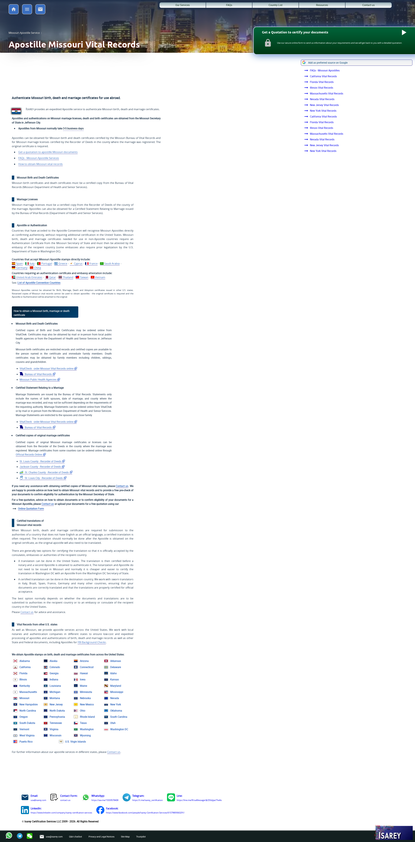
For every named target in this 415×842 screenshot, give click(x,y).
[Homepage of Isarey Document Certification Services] (393, 832)
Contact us (368, 5)
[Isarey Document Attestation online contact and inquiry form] (54, 798)
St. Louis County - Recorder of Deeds (40, 461)
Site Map (125, 836)
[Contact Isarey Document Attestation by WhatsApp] (85, 798)
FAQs (229, 5)
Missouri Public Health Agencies (38, 379)
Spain (19, 263)
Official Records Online (29, 454)
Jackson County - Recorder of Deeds (40, 466)
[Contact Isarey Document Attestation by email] (25, 798)
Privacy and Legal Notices (101, 836)
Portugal (46, 263)
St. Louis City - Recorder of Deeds (43, 478)
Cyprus (78, 263)
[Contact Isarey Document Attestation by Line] (171, 798)
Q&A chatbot (75, 836)
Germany (21, 268)
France (93, 263)
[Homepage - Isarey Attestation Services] (14, 13)
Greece (63, 263)
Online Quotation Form (31, 508)
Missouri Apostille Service (24, 33)
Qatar (52, 277)
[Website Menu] (27, 10)
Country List (275, 5)
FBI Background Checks (92, 642)
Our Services (182, 5)
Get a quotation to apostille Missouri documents (48, 152)
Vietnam (100, 277)
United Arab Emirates (29, 277)
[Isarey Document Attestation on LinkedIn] (25, 810)
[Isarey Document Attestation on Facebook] (100, 810)
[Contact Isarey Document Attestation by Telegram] (126, 798)
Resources (322, 5)
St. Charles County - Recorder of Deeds (46, 472)
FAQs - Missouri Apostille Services (38, 158)
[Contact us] (40, 13)
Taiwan (84, 277)
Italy (32, 263)
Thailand (68, 277)
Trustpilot (141, 836)
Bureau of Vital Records (38, 374)
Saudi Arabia (112, 263)
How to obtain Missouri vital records (40, 164)
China (37, 268)
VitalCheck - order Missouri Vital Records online (46, 368)
